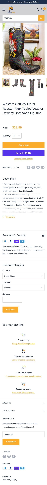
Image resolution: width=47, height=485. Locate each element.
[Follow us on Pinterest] (14, 456)
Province (6, 282)
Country (6, 270)
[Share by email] (42, 167)
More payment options (23, 159)
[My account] (37, 9)
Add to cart (24, 145)
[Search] (41, 18)
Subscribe (11, 442)
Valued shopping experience (23, 360)
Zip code (6, 294)
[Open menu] (4, 10)
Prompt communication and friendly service (23, 376)
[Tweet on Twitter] (38, 167)
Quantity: (7, 136)
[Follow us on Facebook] (4, 456)
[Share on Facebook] (28, 167)
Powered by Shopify (10, 480)
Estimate (10, 309)
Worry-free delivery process (23, 343)
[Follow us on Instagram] (9, 456)
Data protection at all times (23, 392)
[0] (42, 9)
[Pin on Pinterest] (33, 167)
